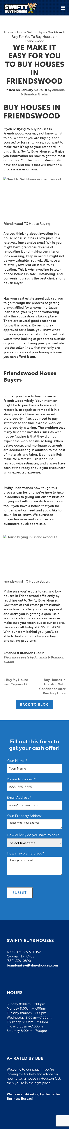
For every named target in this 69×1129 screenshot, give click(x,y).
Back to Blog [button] (34, 704)
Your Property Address (24, 816)
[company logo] (20, 7)
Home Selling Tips (31, 32)
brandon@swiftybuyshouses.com (32, 965)
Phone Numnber (21, 779)
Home (8, 32)
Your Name (17, 761)
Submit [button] (20, 893)
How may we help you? (25, 853)
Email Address (19, 797)
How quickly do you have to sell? (33, 835)
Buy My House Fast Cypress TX (15, 682)
